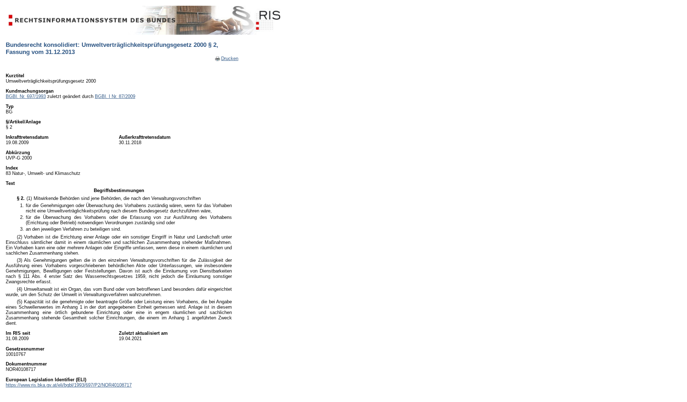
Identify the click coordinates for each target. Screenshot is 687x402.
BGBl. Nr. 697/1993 (26, 96)
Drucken (229, 58)
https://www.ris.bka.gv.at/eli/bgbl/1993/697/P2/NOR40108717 (69, 385)
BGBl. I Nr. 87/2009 (115, 96)
